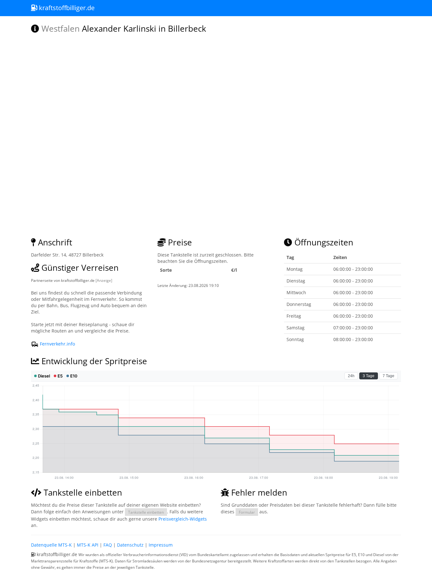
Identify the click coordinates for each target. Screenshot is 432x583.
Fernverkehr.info (57, 344)
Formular (247, 512)
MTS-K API (87, 545)
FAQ (107, 545)
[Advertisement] (216, 182)
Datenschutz (130, 545)
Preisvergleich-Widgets (182, 519)
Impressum (161, 545)
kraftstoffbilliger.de (66, 7)
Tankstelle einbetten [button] (146, 512)
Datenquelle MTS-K (51, 545)
